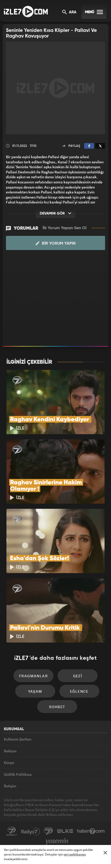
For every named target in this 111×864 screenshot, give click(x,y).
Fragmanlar (33, 675)
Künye (9, 762)
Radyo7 (30, 831)
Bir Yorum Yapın (58, 244)
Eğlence (79, 691)
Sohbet (57, 706)
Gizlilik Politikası (18, 774)
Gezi (77, 675)
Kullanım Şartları (17, 739)
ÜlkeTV (65, 831)
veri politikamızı (75, 854)
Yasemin (57, 841)
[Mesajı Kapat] (105, 853)
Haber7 (91, 831)
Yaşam (35, 691)
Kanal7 (11, 831)
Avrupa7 (48, 831)
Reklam (10, 751)
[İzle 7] (26, 11)
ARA (72, 12)
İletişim (10, 785)
